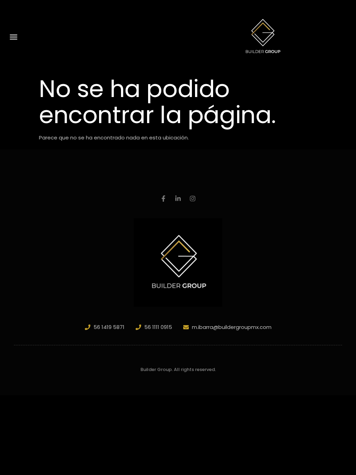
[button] (13, 37)
